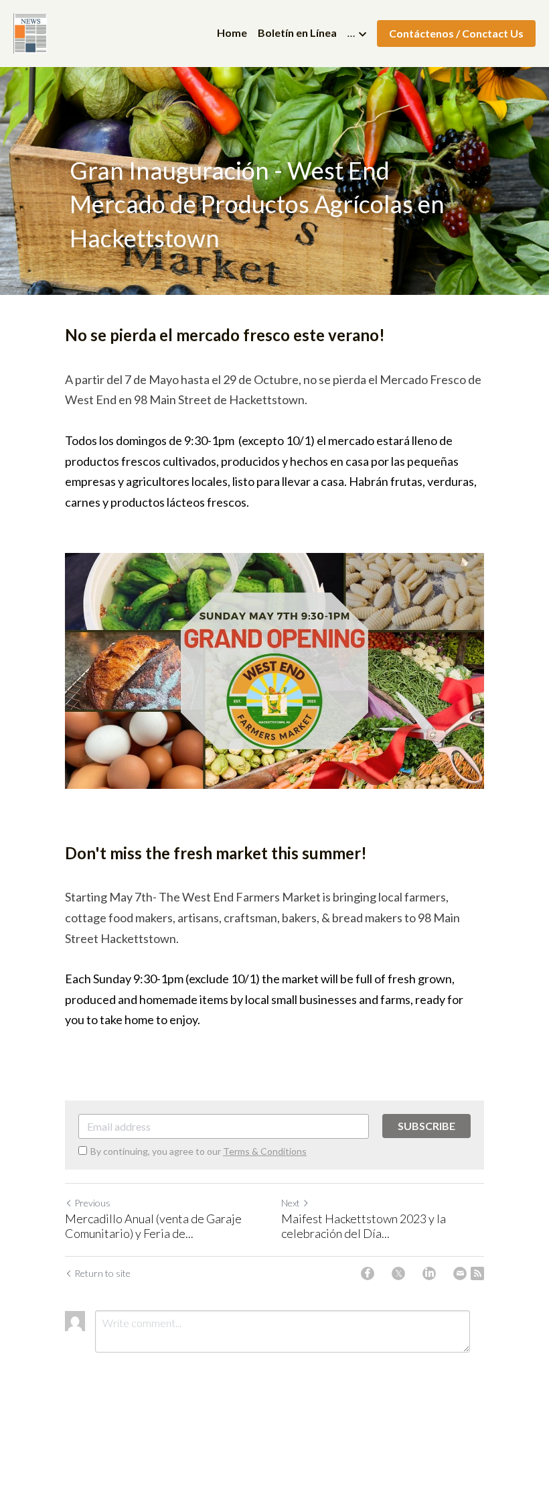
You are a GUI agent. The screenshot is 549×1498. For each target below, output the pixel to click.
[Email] (460, 1273)
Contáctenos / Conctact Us (456, 33)
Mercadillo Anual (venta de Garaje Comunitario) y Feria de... (153, 1226)
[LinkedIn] (429, 1273)
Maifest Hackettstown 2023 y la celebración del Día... (363, 1226)
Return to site (102, 1273)
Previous (92, 1202)
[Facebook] (367, 1273)
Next (290, 1202)
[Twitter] (398, 1273)
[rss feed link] (477, 1273)
